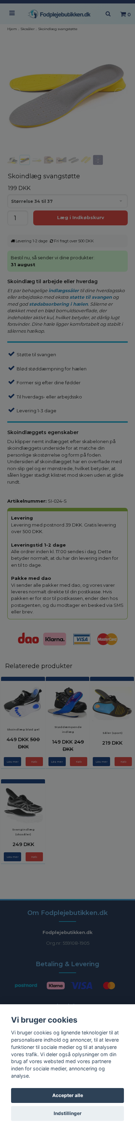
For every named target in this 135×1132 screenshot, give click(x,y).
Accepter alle (67, 1095)
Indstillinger (68, 1113)
